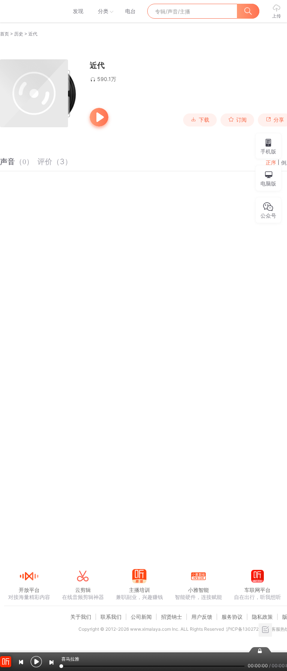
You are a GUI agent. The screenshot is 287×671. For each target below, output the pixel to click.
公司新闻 (141, 617)
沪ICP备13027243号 (247, 629)
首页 (4, 34)
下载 (204, 120)
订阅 (241, 120)
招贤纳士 (171, 617)
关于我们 (80, 617)
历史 (18, 34)
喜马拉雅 (29, 11)
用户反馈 (201, 617)
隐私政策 (262, 617)
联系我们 (111, 617)
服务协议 (232, 617)
